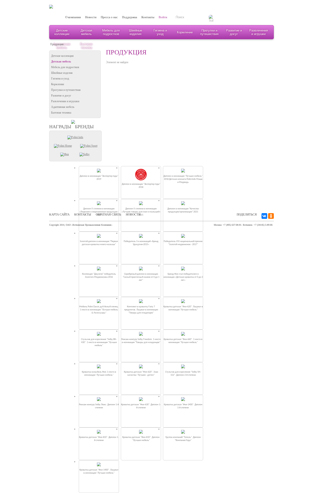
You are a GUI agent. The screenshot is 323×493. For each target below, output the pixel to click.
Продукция (57, 44)
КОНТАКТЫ (82, 214)
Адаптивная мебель (62, 107)
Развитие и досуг (234, 32)
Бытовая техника (61, 112)
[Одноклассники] (271, 216)
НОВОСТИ (133, 214)
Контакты (147, 17)
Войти (163, 17)
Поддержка (129, 17)
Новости (90, 17)
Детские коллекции (61, 32)
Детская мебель (86, 32)
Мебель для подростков (111, 32)
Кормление (185, 32)
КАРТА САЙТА (59, 214)
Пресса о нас (109, 17)
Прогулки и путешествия (209, 32)
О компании (73, 17)
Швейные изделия (135, 32)
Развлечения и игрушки (258, 32)
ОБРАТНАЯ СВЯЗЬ (108, 214)
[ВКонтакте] (264, 216)
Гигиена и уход (160, 32)
